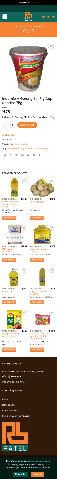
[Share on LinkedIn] (33, 155)
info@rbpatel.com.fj (13, 381)
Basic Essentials (38, 26)
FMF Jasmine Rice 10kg (8, 250)
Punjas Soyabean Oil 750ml (38, 292)
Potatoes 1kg (36, 202)
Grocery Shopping (20, 26)
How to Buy (8, 405)
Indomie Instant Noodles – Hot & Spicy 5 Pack (38, 336)
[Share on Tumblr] (39, 155)
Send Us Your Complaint (16, 416)
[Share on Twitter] (16, 155)
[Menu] (4, 16)
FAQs (5, 399)
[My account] (48, 17)
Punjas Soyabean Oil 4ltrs (38, 250)
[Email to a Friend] (22, 155)
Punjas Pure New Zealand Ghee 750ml (10, 204)
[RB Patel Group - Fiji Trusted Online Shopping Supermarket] (28, 17)
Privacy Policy (10, 410)
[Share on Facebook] (10, 155)
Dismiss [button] (33, 2)
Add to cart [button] (9, 217)
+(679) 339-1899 (11, 376)
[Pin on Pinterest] (28, 155)
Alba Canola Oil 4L (9, 292)
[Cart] (53, 17)
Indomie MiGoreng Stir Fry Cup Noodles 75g (27, 148)
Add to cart (27, 125)
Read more (9, 260)
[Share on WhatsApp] (5, 155)
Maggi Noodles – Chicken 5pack (10, 334)
